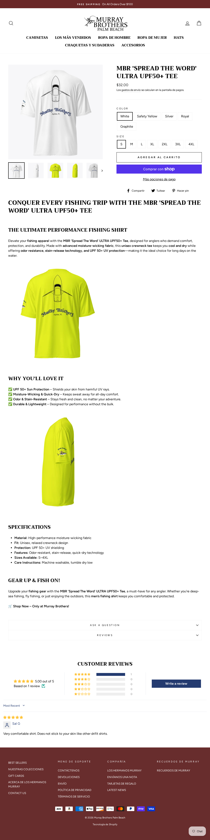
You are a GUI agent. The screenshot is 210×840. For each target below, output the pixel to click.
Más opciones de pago (159, 179)
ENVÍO (62, 783)
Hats (179, 38)
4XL (191, 144)
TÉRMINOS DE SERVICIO (74, 796)
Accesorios (133, 45)
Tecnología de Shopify (105, 824)
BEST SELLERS (17, 762)
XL (152, 144)
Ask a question (105, 625)
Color (122, 108)
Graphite (126, 126)
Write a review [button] (176, 684)
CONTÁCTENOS (68, 770)
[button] (82, 674)
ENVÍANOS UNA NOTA (122, 777)
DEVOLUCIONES (69, 777)
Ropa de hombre (114, 38)
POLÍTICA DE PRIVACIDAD (74, 790)
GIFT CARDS (16, 775)
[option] (105, 4)
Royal (185, 116)
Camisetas (37, 38)
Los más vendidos (73, 38)
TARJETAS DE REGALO (121, 783)
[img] (13, 717)
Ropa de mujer (152, 38)
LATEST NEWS (116, 790)
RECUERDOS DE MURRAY (173, 770)
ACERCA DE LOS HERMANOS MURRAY (27, 784)
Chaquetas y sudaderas (89, 45)
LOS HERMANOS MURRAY (124, 770)
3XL (178, 144)
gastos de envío (131, 90)
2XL (164, 144)
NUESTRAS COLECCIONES (25, 769)
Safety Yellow (147, 116)
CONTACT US (17, 793)
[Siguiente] (100, 170)
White (124, 116)
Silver (169, 116)
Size (120, 136)
